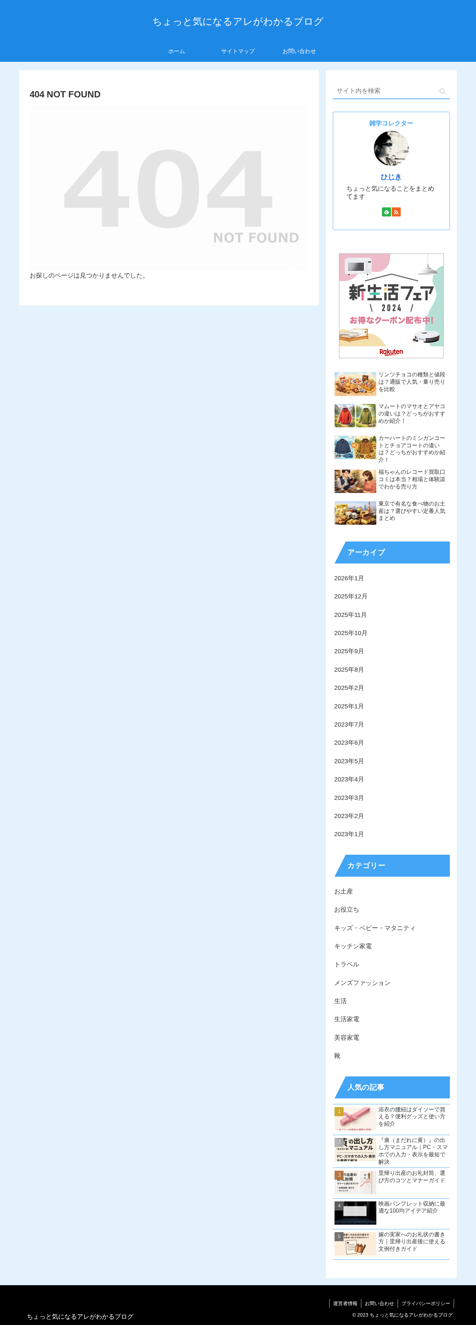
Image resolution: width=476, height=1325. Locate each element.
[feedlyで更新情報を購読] (386, 211)
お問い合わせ (379, 1303)
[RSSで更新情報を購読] (396, 211)
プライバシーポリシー (425, 1303)
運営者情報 (345, 1303)
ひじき (391, 177)
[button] (443, 91)
